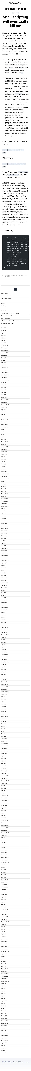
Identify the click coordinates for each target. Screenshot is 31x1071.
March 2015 (3, 622)
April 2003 (3, 963)
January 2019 (4, 523)
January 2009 (4, 798)
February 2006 (4, 879)
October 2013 (4, 659)
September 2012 (4, 691)
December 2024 (4, 372)
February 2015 (4, 624)
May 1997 (3, 1050)
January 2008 (4, 822)
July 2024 (3, 384)
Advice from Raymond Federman (8, 315)
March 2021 (3, 466)
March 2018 (3, 545)
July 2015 (3, 612)
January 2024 (4, 397)
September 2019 (4, 506)
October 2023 (4, 402)
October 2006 (4, 859)
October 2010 (4, 748)
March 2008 (3, 817)
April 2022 (3, 436)
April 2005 (3, 904)
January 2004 (4, 941)
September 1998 (4, 1023)
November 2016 (4, 582)
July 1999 (3, 1003)
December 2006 (4, 855)
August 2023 (4, 407)
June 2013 (3, 669)
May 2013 (3, 671)
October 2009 (4, 778)
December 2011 (4, 713)
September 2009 (5, 780)
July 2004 (3, 926)
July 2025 (3, 360)
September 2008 (5, 803)
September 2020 (5, 478)
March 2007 (3, 847)
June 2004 (3, 929)
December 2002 (4, 973)
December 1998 (4, 1020)
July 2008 (3, 808)
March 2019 (3, 518)
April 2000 (3, 998)
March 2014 (3, 649)
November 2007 (4, 827)
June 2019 (3, 511)
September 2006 (5, 862)
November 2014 (4, 629)
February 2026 (4, 345)
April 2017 (3, 573)
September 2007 (5, 832)
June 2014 (3, 642)
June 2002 (3, 988)
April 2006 (3, 874)
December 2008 (4, 800)
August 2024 (4, 382)
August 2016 (4, 587)
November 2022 (4, 424)
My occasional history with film (7, 323)
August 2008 (4, 805)
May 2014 (3, 644)
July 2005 (3, 897)
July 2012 (3, 696)
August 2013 (4, 664)
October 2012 (4, 689)
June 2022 (3, 431)
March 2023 (3, 417)
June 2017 (3, 568)
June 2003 (3, 958)
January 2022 (4, 444)
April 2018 (3, 543)
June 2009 (3, 788)
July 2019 (3, 508)
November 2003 (4, 946)
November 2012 (4, 686)
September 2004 (5, 921)
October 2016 (4, 585)
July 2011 (3, 726)
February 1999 (4, 1015)
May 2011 (3, 731)
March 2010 (3, 765)
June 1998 (3, 1030)
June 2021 (3, 459)
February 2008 (4, 820)
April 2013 (3, 674)
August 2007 (4, 835)
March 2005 (3, 906)
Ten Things (3, 306)
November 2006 (4, 857)
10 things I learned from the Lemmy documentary (12, 320)
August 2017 (4, 563)
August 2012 (4, 694)
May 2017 (3, 570)
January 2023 (4, 422)
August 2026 (4, 330)
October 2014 (4, 632)
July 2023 (3, 409)
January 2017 (4, 580)
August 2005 (4, 894)
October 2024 (4, 377)
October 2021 (4, 449)
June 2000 (3, 993)
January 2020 (4, 496)
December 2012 (4, 684)
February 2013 (4, 679)
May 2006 (3, 872)
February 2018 (4, 548)
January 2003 (4, 971)
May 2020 (3, 486)
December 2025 (4, 350)
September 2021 (4, 451)
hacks (6, 275)
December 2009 (4, 773)
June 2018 (3, 538)
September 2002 (5, 981)
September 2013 (4, 662)
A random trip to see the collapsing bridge (10, 313)
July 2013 (3, 666)
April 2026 (3, 340)
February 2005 (4, 909)
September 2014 (4, 634)
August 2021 (4, 454)
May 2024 (3, 389)
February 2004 (4, 939)
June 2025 (3, 362)
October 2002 (4, 978)
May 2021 (3, 461)
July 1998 (3, 1028)
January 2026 (4, 347)
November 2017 (4, 555)
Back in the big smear (6, 318)
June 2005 (3, 899)
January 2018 (4, 550)
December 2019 (4, 498)
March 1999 (3, 1013)
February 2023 (4, 419)
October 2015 (4, 610)
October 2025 (4, 355)
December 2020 (4, 473)
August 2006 (4, 864)
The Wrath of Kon (15, 3)
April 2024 (3, 392)
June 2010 (3, 758)
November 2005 (4, 887)
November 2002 (4, 976)
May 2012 (3, 701)
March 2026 (3, 342)
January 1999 (4, 1018)
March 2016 (3, 597)
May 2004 (3, 931)
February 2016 (4, 600)
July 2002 (3, 986)
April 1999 (3, 1010)
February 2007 (4, 850)
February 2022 (4, 441)
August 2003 (4, 953)
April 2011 (3, 733)
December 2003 (4, 944)
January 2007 (4, 852)
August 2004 (4, 924)
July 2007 (3, 837)
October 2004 (4, 919)
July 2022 (3, 429)
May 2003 (3, 961)
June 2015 (3, 615)
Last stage (3, 301)
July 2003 (3, 956)
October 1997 (4, 1038)
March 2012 (3, 706)
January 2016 (4, 602)
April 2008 (3, 815)
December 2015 (4, 605)
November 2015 (4, 607)
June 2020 (3, 483)
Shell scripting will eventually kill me (15, 21)
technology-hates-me (21, 275)
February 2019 (4, 521)
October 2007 (4, 830)
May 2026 (3, 337)
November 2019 (4, 501)
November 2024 (4, 375)
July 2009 (3, 785)
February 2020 (4, 493)
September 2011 (4, 721)
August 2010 (4, 753)
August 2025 (4, 357)
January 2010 (4, 770)
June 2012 (3, 699)
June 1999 (3, 1005)
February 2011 (4, 738)
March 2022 (3, 439)
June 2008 (3, 810)
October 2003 (4, 949)
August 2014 (4, 637)
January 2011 (4, 741)
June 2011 (3, 728)
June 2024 (3, 387)
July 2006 (3, 867)
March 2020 (3, 491)
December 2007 (4, 825)
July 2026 (3, 333)
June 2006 (3, 869)
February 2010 (4, 768)
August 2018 (4, 535)
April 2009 (3, 790)
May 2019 (3, 513)
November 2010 (4, 746)
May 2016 (3, 595)
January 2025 (4, 370)
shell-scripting (11, 275)
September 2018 (4, 533)
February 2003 (4, 968)
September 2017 (4, 560)
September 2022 (5, 427)
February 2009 (4, 795)
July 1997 (3, 1045)
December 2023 (4, 399)
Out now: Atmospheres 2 (6, 298)
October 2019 (4, 503)
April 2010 (3, 763)
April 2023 (3, 414)
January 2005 (4, 911)
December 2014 (4, 627)
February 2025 (4, 367)
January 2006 (4, 882)
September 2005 (5, 892)
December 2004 (4, 914)
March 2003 (3, 966)
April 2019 (3, 516)
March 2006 (3, 877)
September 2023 (5, 404)
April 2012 (3, 704)
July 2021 (3, 456)
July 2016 (3, 590)
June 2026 (3, 335)
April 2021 (3, 464)
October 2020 (4, 476)
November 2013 (4, 657)
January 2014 (4, 652)
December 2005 (4, 884)
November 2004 (4, 916)
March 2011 (3, 736)
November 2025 (4, 352)
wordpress (7, 276)
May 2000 (3, 996)
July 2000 (3, 991)
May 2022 (3, 434)
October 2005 (4, 889)
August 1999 (4, 1000)
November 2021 (4, 446)
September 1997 (4, 1040)
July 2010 (3, 756)
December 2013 (4, 654)
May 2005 (3, 902)
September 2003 (5, 951)
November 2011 (4, 716)
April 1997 (3, 1052)
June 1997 (3, 1048)
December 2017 (4, 553)
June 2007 (3, 840)
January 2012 (4, 711)
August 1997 (4, 1043)
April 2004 (3, 934)
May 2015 (3, 617)
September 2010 (4, 751)
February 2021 (4, 469)
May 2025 (3, 365)
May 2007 (3, 842)
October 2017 (4, 558)
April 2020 (3, 488)
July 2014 (3, 639)
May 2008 (3, 813)
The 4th (3, 303)
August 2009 (4, 783)
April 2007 (3, 845)
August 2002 (4, 983)
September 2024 (5, 380)
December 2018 (4, 525)
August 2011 (3, 723)
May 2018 (3, 540)
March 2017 (3, 575)
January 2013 (4, 681)
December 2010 (4, 743)
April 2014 (3, 647)
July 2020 (3, 481)
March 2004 (3, 936)
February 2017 (4, 577)
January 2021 (4, 471)
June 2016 (3, 592)
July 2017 (3, 565)
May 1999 (3, 1008)
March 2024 (3, 394)
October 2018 (4, 530)
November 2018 (4, 528)
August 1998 (4, 1025)
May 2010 (3, 761)
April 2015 (3, 620)
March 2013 (3, 676)
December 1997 (4, 1033)
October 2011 (4, 718)
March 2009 (3, 793)
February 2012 (4, 709)
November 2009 (4, 775)
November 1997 (4, 1035)
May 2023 (3, 412)
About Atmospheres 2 (6, 296)
